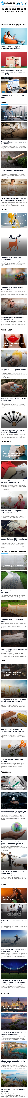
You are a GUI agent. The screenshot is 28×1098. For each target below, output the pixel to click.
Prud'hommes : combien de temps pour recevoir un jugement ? (12, 674)
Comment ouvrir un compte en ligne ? (12, 96)
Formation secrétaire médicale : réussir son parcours (13, 117)
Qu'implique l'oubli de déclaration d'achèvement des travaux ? (13, 700)
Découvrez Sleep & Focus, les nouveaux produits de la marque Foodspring (13, 72)
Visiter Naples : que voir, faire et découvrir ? (13, 1090)
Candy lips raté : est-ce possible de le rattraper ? (13, 344)
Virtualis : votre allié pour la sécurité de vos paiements (11, 48)
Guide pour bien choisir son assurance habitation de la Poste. (14, 786)
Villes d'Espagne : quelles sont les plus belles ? (13, 1062)
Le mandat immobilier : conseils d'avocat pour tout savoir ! (13, 482)
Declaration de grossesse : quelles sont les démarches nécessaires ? (13, 199)
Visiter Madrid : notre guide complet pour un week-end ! (12, 1007)
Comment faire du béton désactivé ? (10, 592)
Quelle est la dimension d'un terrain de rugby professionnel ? (13, 981)
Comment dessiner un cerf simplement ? (11, 258)
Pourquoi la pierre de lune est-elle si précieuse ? (13, 400)
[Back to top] (24, 1094)
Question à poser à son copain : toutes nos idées (12, 318)
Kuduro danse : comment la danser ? (14, 922)
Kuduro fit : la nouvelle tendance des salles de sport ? (14, 898)
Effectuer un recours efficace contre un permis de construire (12, 730)
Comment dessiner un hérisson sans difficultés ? (12, 288)
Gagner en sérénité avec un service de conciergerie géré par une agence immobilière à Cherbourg (13, 454)
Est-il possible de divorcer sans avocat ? (12, 760)
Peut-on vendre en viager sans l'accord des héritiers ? (12, 512)
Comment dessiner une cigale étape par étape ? (13, 224)
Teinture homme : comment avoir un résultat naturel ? (13, 370)
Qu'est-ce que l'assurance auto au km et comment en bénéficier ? (13, 812)
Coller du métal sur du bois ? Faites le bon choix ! (14, 650)
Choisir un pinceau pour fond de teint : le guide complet (13, 431)
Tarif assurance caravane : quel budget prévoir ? (12, 872)
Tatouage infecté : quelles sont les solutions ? (13, 143)
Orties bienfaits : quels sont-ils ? (13, 170)
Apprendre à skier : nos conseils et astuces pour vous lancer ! (13, 950)
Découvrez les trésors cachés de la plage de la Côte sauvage (13, 1033)
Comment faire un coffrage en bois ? (12, 620)
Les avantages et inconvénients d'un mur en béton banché (13, 566)
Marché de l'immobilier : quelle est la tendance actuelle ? (14, 540)
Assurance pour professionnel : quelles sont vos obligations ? (12, 843)
